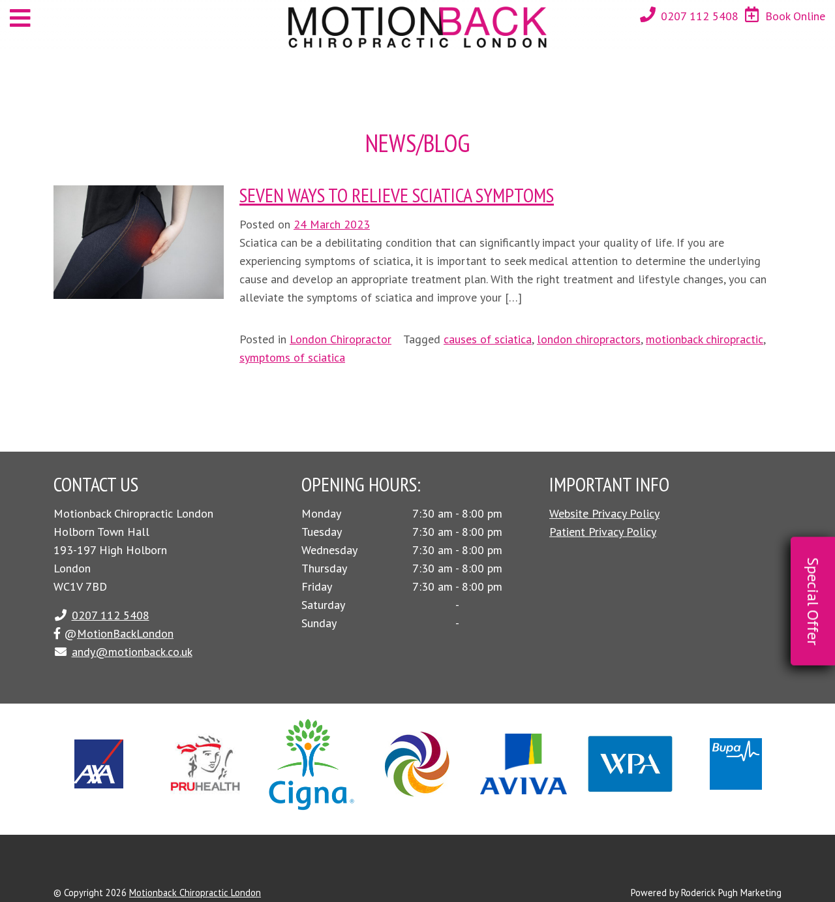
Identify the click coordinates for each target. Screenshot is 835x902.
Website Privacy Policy (604, 513)
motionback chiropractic (704, 339)
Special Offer (813, 601)
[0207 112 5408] (648, 15)
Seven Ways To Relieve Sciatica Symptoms (396, 195)
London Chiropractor (340, 339)
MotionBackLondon (125, 633)
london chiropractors (589, 339)
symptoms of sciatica (292, 357)
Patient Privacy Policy (602, 531)
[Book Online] (752, 15)
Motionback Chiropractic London (195, 892)
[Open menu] (20, 18)
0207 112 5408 (699, 15)
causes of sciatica (488, 339)
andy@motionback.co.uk (132, 651)
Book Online (795, 15)
